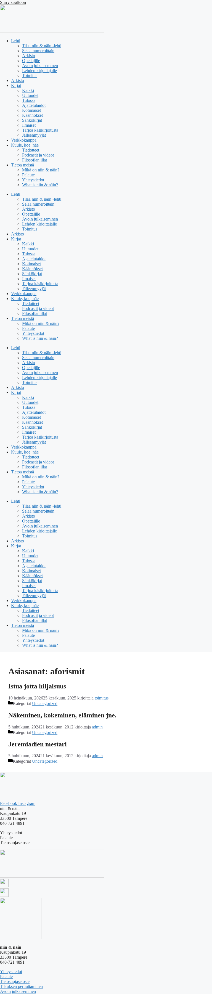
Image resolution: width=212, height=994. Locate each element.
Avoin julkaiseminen (40, 65)
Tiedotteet (30, 150)
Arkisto (28, 55)
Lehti (15, 40)
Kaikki (28, 90)
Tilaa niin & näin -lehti (41, 45)
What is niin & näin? (40, 184)
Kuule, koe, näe (25, 145)
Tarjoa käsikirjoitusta (40, 130)
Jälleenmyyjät (34, 135)
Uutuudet (30, 95)
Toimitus (29, 75)
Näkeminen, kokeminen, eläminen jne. (62, 715)
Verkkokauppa (23, 140)
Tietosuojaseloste (15, 981)
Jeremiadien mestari (37, 744)
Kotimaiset (31, 110)
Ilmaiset (29, 125)
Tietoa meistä (22, 165)
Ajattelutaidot (34, 105)
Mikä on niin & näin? (40, 170)
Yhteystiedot (33, 179)
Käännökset (32, 115)
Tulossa (28, 100)
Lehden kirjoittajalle (39, 70)
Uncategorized (44, 703)
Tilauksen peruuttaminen (21, 986)
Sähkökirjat (32, 120)
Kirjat (16, 85)
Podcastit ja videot (38, 155)
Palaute (28, 175)
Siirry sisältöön (13, 2)
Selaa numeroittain (38, 50)
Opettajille (31, 60)
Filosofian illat (34, 160)
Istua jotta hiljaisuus (37, 686)
